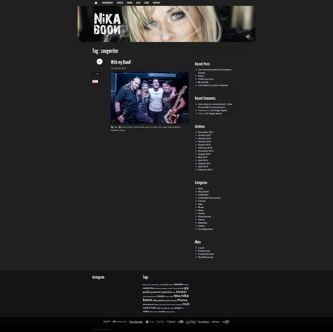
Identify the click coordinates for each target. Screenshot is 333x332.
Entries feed (204, 250)
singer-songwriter (174, 127)
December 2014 (205, 150)
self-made (170, 308)
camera (186, 285)
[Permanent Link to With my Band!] (149, 97)
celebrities (148, 288)
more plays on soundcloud (211, 104)
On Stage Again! (219, 110)
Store (146, 2)
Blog (200, 188)
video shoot (153, 312)
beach (171, 285)
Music (201, 207)
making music (151, 296)
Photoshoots (204, 216)
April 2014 (203, 160)
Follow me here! (206, 78)
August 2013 (204, 163)
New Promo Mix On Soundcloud (215, 106)
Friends (202, 200)
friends (174, 288)
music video (169, 296)
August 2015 (204, 144)
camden (130, 127)
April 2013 (203, 166)
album (145, 285)
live (150, 127)
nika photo (159, 300)
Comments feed (206, 253)
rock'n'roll (149, 308)
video (146, 311)
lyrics (144, 296)
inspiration (167, 292)
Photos (120, 2)
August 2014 (204, 153)
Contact (156, 2)
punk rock (166, 304)
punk (161, 304)
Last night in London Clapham (213, 85)
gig (147, 127)
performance (171, 300)
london (154, 127)
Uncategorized (205, 228)
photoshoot (148, 304)
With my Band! (121, 62)
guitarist (155, 292)
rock (159, 127)
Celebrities (203, 194)
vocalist (122, 130)
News (201, 210)
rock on (159, 308)
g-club (181, 288)
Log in (201, 247)
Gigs (116, 127)
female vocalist (139, 127)
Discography (107, 2)
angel (161, 285)
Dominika (158, 288)
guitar (146, 292)
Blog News (203, 191)
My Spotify (203, 82)
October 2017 (204, 135)
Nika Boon (106, 329)
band (124, 127)
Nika (177, 295)
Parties (201, 213)
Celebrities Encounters (209, 197)
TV (183, 308)
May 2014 (202, 157)
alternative (155, 285)
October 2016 (204, 141)
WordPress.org (205, 257)
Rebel (201, 75)
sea (165, 308)
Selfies (201, 225)
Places (201, 219)
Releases (202, 222)
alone (149, 285)
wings (168, 312)
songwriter (114, 130)
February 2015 (205, 147)
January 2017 (204, 138)
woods (172, 312)
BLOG (138, 2)
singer (164, 127)
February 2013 (205, 169)
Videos (129, 2)
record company (176, 304)
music (161, 296)
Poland (156, 304)
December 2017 (205, 132)
